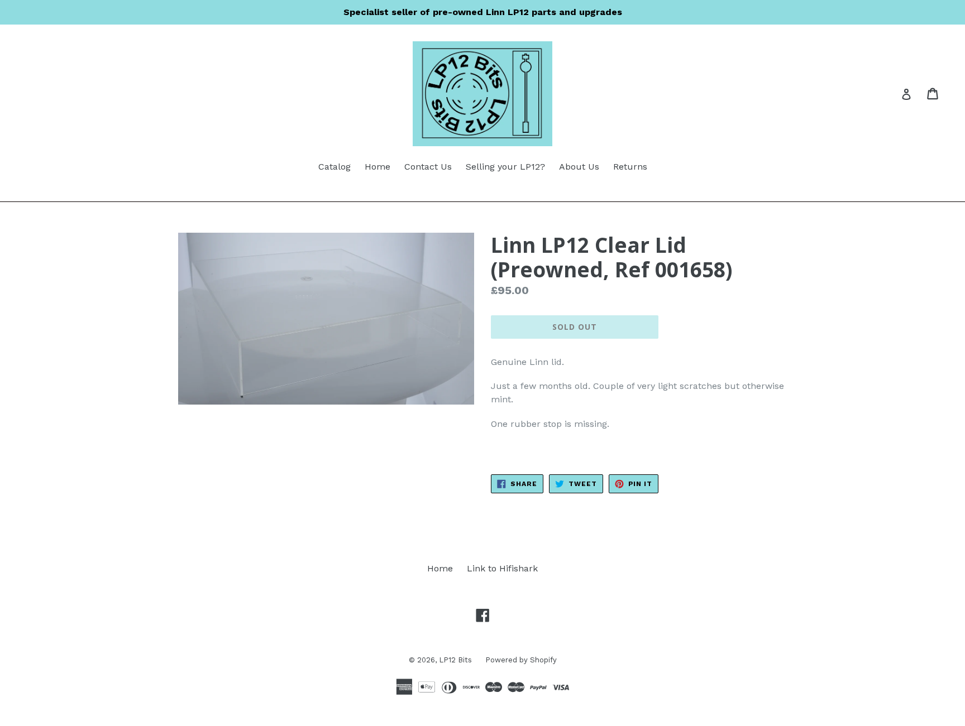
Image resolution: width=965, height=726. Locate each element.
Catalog (334, 166)
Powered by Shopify (521, 660)
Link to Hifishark (502, 568)
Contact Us (428, 166)
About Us (579, 166)
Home (377, 166)
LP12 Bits (456, 660)
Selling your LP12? (505, 166)
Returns (630, 166)
